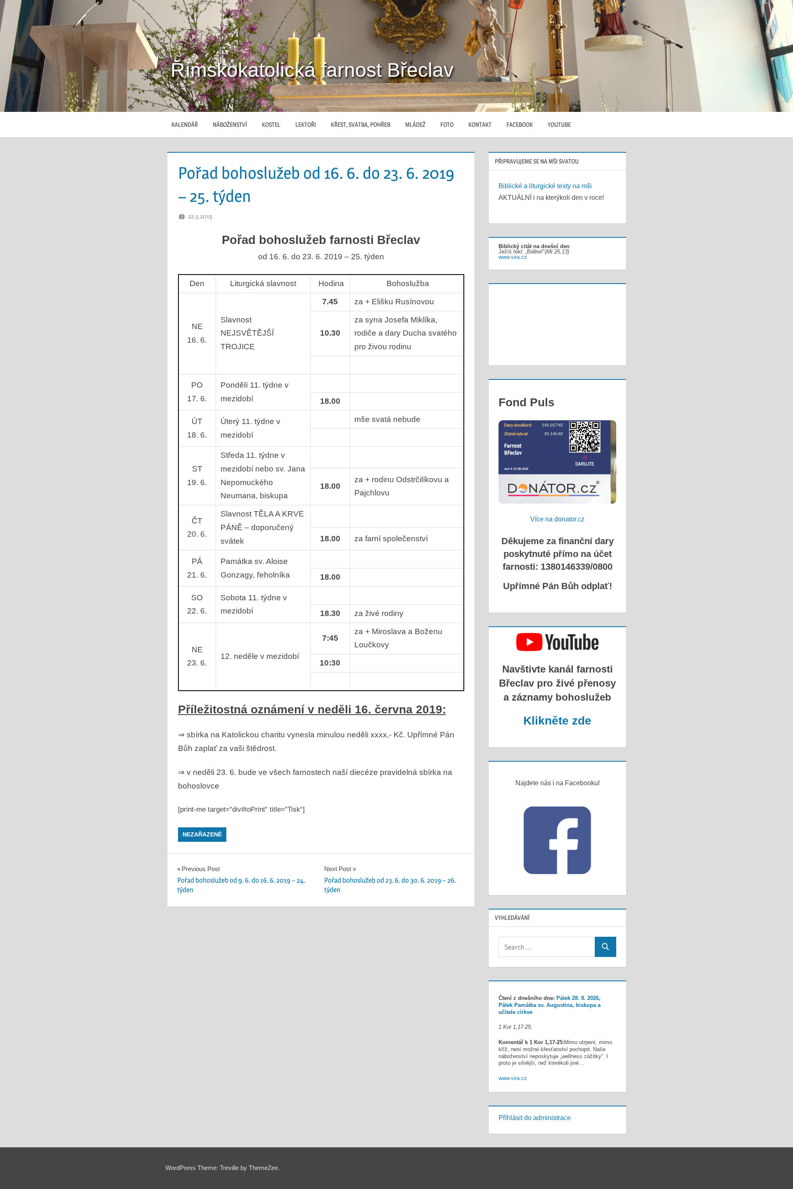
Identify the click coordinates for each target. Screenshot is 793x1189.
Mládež (415, 124)
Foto (446, 124)
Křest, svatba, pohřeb (360, 124)
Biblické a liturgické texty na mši (545, 185)
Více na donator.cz (557, 519)
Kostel (271, 124)
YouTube (559, 124)
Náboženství (230, 124)
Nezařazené (202, 834)
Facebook (519, 124)
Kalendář (184, 124)
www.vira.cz (513, 257)
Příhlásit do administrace (535, 1117)
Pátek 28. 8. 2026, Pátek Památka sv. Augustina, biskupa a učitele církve (550, 1005)
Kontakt (479, 124)
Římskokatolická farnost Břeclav (312, 70)
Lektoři (305, 124)
